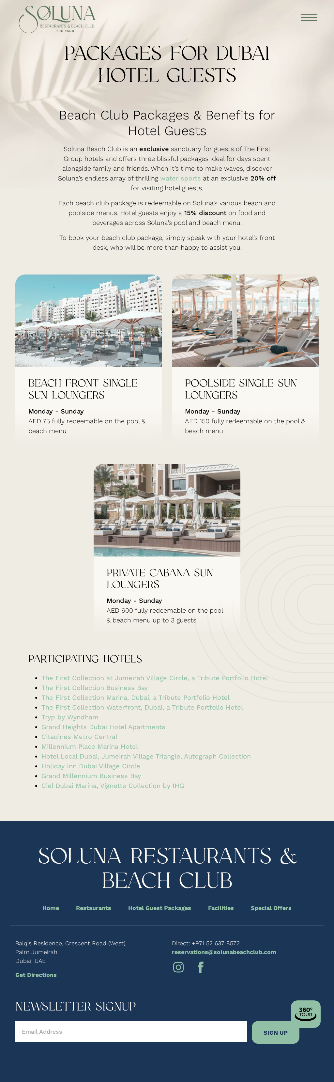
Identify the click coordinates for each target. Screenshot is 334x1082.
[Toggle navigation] (309, 18)
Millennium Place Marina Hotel (89, 746)
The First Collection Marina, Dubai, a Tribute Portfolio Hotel (135, 697)
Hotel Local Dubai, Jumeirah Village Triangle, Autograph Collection (146, 756)
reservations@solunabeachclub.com (224, 952)
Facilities (221, 907)
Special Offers (271, 907)
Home (50, 907)
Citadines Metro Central (79, 737)
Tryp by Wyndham (70, 717)
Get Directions (36, 974)
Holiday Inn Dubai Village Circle (90, 766)
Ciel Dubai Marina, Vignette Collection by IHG (112, 786)
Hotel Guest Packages (159, 907)
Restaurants (93, 907)
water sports (180, 178)
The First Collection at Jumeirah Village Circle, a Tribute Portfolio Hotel (154, 678)
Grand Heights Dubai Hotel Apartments (103, 727)
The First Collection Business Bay (94, 688)
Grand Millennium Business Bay (91, 776)
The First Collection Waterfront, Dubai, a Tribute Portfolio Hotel (142, 707)
